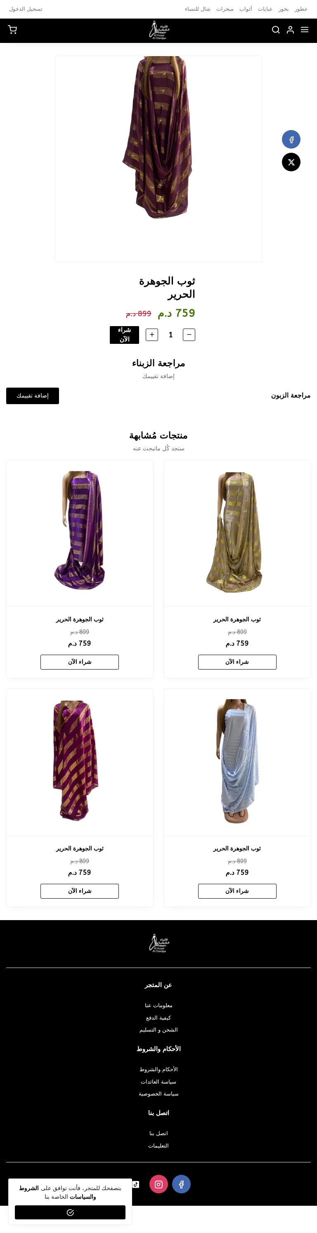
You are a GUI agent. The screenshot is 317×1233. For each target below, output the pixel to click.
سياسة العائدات (158, 1082)
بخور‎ (284, 9)
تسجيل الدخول (26, 9)
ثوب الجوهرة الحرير (237, 619)
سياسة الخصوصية (159, 1094)
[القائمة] (304, 30)
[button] (290, 30)
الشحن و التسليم (159, 1030)
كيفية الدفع (158, 1018)
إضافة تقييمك (33, 395)
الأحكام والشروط (159, 1069)
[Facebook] (291, 139)
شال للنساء (198, 9)
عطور (301, 9)
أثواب (245, 9)
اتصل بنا (158, 1133)
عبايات (265, 9)
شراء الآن (124, 334)
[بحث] (276, 30)
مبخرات (225, 9)
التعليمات (158, 1146)
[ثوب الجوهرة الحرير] (237, 533)
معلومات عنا (159, 1005)
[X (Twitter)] (291, 162)
